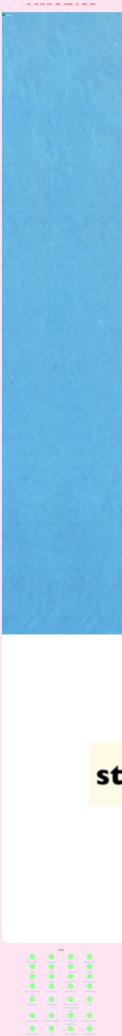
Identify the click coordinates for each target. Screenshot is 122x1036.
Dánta (57, 4)
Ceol (77, 4)
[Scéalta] (4, 14)
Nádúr (84, 4)
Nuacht (93, 4)
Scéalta (49, 4)
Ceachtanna (68, 4)
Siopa (36, 4)
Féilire (42, 4)
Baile (29, 4)
